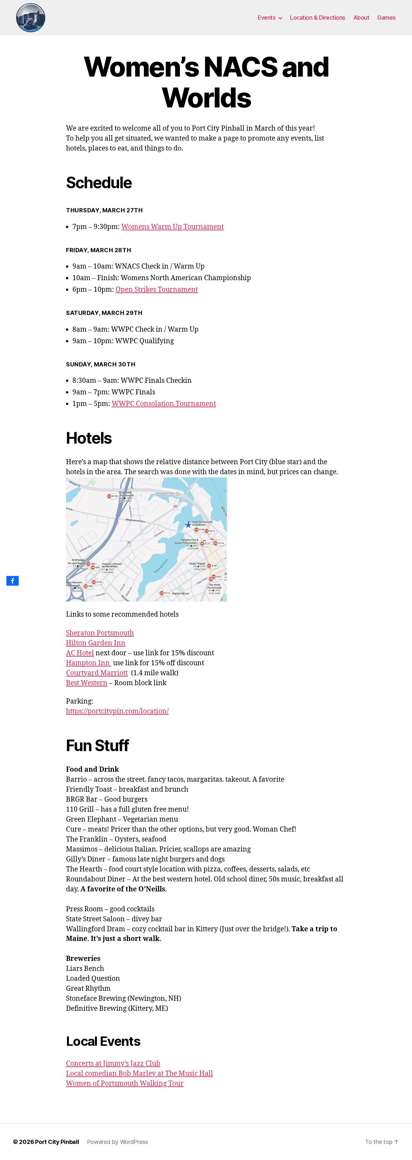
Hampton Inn (88, 663)
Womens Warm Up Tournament (172, 227)
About (361, 17)
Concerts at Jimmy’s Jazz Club (113, 1063)
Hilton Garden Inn (96, 643)
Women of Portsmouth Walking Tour (124, 1083)
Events (267, 17)
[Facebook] (12, 581)
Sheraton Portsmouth (100, 633)
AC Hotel (80, 653)
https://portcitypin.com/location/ (117, 711)
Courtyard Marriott (97, 673)
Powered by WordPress (117, 1141)
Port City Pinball (57, 1141)
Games (386, 17)
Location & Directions (317, 17)
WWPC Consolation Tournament (164, 404)
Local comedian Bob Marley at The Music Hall (139, 1073)
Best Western (87, 683)
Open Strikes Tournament (157, 289)
